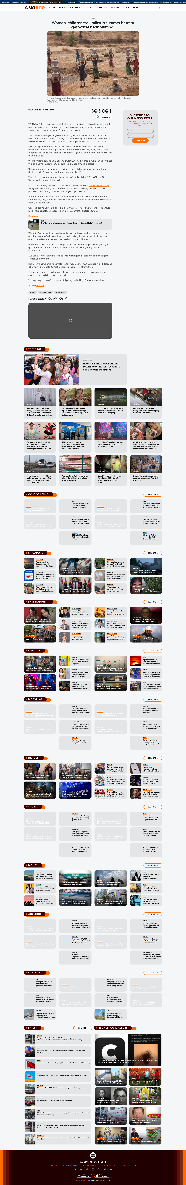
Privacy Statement (90, 1165)
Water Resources (45, 292)
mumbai (32, 292)
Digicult (115, 8)
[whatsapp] (103, 111)
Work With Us (109, 1165)
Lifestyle (89, 8)
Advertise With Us (70, 1165)
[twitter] (96, 111)
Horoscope (102, 8)
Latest (52, 8)
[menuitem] (52, 8)
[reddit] (107, 111)
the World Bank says (99, 185)
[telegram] (99, 111)
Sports (126, 8)
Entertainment (74, 8)
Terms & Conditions (128, 1165)
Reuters (40, 285)
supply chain (60, 292)
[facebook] (92, 111)
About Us (53, 1165)
